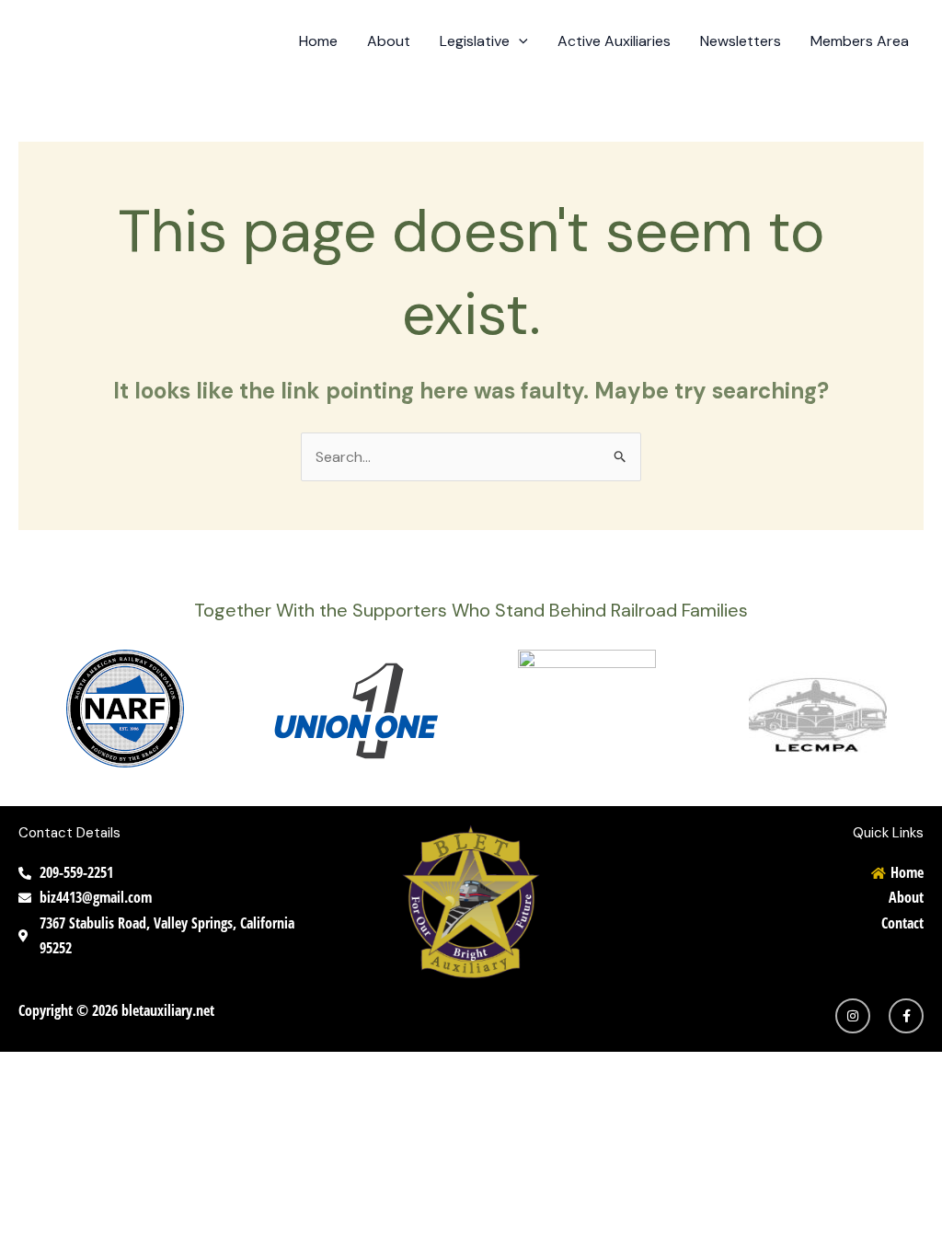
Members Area (859, 41)
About (388, 41)
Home (318, 41)
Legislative (475, 41)
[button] (519, 41)
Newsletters (740, 41)
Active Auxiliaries (614, 41)
